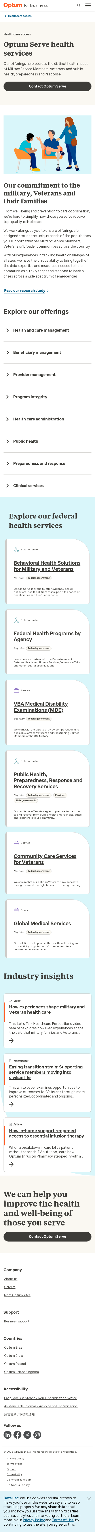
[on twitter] (27, 1435)
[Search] (79, 5)
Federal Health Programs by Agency (47, 636)
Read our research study (24, 291)
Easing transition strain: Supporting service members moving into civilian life (46, 1072)
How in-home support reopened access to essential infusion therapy (46, 1133)
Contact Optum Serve (47, 86)
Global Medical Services (42, 923)
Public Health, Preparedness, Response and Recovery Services (48, 780)
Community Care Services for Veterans (45, 859)
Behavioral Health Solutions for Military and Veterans (47, 566)
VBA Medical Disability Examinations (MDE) (41, 707)
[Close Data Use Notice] (89, 1498)
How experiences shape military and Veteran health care (47, 1009)
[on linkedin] (7, 1435)
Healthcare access (20, 16)
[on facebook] (17, 1435)
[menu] (88, 5)
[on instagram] (37, 1435)
